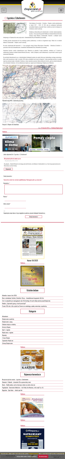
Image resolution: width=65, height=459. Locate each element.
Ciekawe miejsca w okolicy (9, 324)
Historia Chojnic (6, 327)
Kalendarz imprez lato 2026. (9, 295)
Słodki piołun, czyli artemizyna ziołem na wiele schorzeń (20, 385)
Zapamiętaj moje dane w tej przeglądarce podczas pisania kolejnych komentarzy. (24, 213)
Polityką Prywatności (33, 454)
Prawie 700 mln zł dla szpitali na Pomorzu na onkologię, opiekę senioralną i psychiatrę (24, 306)
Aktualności (5, 316)
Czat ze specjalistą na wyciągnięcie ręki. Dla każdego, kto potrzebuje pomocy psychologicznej (26, 301)
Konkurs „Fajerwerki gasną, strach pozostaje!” (14, 303)
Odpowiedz (8, 169)
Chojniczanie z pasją (7, 322)
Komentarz (6, 183)
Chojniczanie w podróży (8, 319)
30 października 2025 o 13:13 (11, 161)
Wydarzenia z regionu (7, 333)
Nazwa (5, 197)
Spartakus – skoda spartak (15, 390)
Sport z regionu (6, 330)
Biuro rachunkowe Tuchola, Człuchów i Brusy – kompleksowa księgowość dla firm (23, 298)
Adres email (7, 204)
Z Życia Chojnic (6, 338)
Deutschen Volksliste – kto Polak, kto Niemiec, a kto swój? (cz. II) (26, 388)
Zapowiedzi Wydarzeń (7, 341)
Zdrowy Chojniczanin (7, 343)
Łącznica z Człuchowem (22, 380)
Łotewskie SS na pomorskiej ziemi (22, 382)
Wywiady (4, 335)
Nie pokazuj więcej (43, 456)
